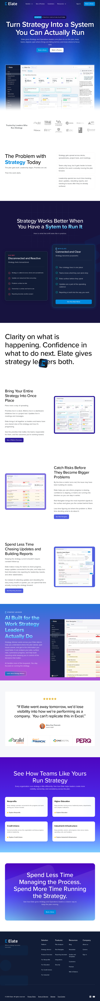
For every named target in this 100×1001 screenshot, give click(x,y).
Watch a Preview (57, 50)
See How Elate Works (73, 302)
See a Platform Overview (14, 440)
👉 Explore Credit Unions (14, 837)
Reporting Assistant (61, 954)
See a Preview (40, 4)
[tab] (16, 740)
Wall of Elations (73, 972)
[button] (29, 4)
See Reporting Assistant (14, 591)
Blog (70, 944)
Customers (51, 4)
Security (57, 965)
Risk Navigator (59, 949)
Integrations (58, 960)
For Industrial (45, 975)
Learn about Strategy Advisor (15, 673)
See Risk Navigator (61, 517)
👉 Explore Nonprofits (13, 812)
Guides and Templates (72, 955)
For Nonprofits (45, 960)
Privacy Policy (32, 996)
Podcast (71, 967)
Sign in (85, 954)
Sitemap (52, 996)
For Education (45, 965)
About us (85, 944)
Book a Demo (89, 4)
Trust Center (61, 996)
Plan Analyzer (59, 944)
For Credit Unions (46, 970)
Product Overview (46, 954)
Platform (43, 944)
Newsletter (72, 949)
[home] (11, 4)
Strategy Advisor (46, 949)
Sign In (78, 4)
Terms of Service (43, 996)
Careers (85, 949)
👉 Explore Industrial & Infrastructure (65, 837)
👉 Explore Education (60, 812)
